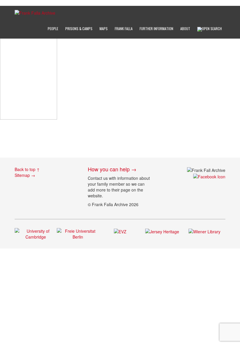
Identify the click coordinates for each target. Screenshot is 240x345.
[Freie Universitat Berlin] (78, 233)
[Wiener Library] (204, 231)
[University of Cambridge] (36, 233)
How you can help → (112, 169)
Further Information (156, 28)
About (185, 28)
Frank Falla (124, 28)
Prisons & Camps (78, 28)
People (53, 28)
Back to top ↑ (27, 169)
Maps (104, 28)
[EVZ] (120, 231)
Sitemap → (25, 175)
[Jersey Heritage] (162, 231)
